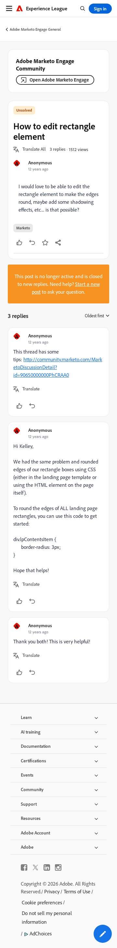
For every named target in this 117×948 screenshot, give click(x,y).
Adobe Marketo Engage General (35, 29)
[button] (34, 149)
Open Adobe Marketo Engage (59, 80)
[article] (58, 372)
